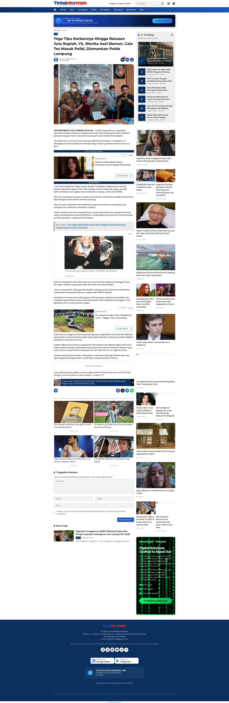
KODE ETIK (83, 644)
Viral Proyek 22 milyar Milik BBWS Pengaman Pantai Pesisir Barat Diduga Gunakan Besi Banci (158, 70)
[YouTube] (117, 651)
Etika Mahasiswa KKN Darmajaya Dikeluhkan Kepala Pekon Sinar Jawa (158, 89)
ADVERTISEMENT (146, 644)
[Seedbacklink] (126, 650)
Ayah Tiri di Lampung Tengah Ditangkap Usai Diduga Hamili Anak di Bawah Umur (160, 107)
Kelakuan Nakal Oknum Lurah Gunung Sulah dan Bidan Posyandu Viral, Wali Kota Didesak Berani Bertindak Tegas (158, 98)
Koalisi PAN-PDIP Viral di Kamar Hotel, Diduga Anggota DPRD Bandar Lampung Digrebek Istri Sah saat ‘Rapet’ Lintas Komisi (159, 116)
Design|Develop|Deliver (155, 601)
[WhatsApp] (132, 390)
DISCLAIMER (108, 644)
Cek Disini (100, 675)
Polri (55, 34)
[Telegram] (127, 390)
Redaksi (62, 59)
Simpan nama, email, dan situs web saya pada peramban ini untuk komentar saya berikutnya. (91, 512)
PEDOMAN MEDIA (95, 644)
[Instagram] (112, 651)
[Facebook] (118, 390)
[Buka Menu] (173, 3)
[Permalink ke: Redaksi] (56, 59)
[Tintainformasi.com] (70, 3)
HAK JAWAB (119, 644)
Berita (78, 538)
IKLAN (156, 644)
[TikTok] (121, 651)
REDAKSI (73, 644)
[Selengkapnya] (172, 35)
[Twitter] (123, 390)
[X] (107, 651)
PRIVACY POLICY (131, 644)
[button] (162, 3)
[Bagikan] (132, 60)
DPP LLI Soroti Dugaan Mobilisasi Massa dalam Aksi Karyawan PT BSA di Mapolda (160, 80)
